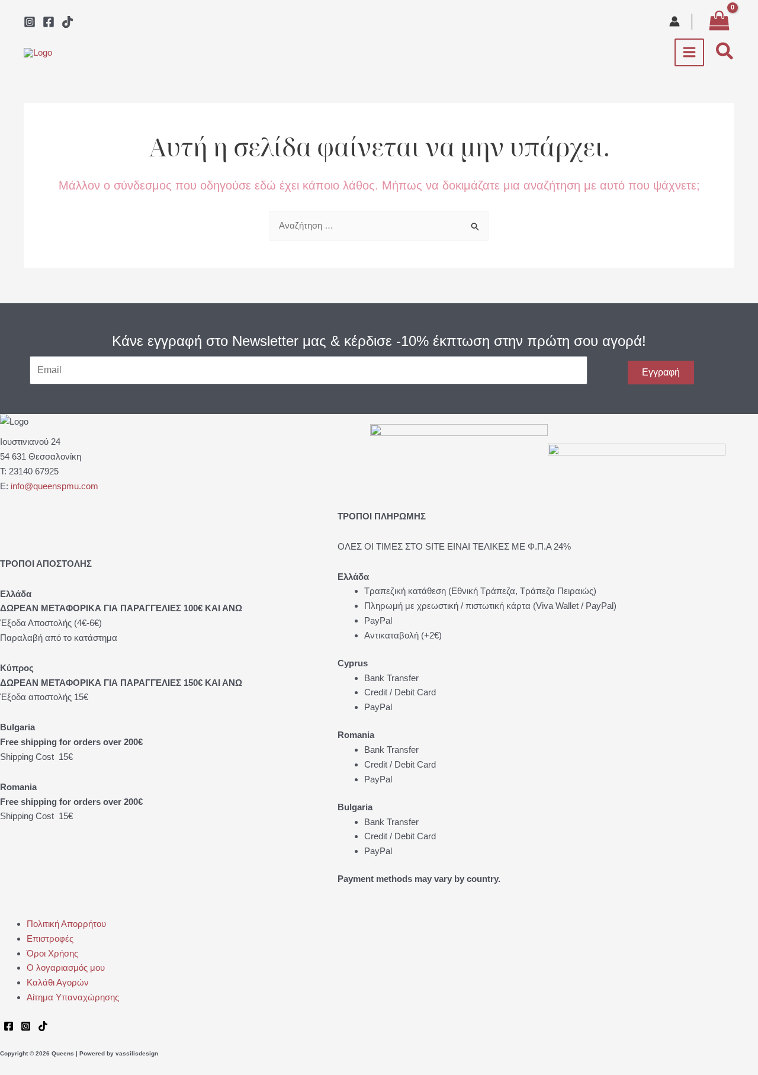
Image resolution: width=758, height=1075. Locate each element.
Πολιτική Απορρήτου (66, 924)
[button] (725, 52)
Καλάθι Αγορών (58, 982)
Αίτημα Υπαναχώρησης (73, 997)
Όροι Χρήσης (52, 953)
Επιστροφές (50, 938)
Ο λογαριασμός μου (66, 967)
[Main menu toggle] (690, 52)
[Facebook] (48, 22)
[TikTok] (67, 22)
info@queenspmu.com (54, 486)
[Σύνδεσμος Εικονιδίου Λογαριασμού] (674, 21)
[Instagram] (30, 22)
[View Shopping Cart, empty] (719, 21)
